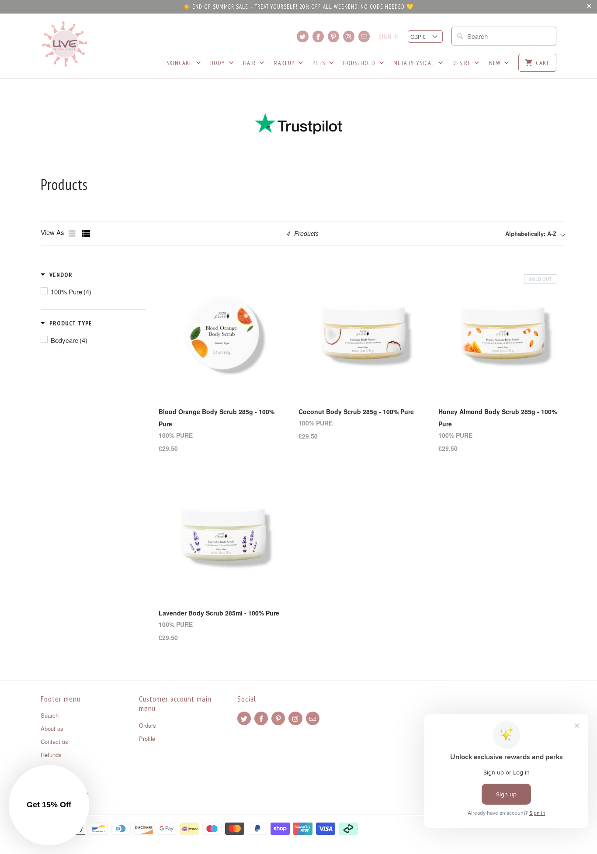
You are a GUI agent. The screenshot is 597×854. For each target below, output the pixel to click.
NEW (495, 63)
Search (50, 715)
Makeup (285, 63)
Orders (147, 725)
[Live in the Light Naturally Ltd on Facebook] (318, 36)
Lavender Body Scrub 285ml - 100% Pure (219, 613)
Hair (250, 63)
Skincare (180, 63)
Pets (319, 63)
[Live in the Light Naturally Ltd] (65, 44)
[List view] (86, 233)
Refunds (51, 754)
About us (52, 728)
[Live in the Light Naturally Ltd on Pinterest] (333, 36)
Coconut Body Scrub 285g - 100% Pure (356, 411)
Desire (462, 63)
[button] (57, 274)
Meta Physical (414, 63)
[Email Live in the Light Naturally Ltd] (364, 36)
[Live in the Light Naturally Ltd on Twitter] (302, 36)
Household (360, 63)
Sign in (388, 37)
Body (218, 63)
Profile (147, 738)
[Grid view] (73, 233)
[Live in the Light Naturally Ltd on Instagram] (348, 36)
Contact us (54, 741)
